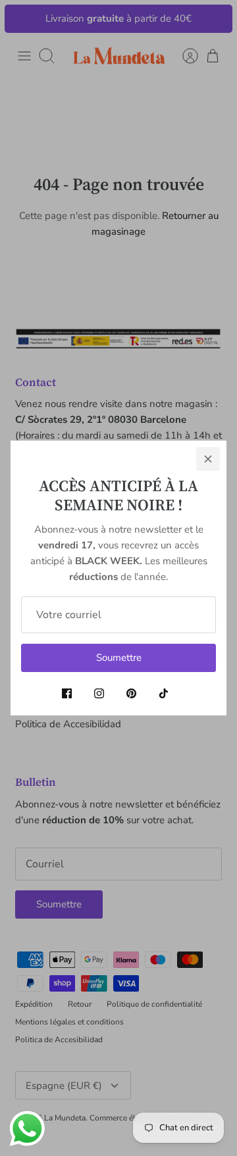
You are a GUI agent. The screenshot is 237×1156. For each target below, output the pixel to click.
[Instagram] (99, 693)
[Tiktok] (163, 693)
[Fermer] (208, 459)
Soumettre (119, 657)
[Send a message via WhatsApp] (27, 1128)
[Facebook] (67, 693)
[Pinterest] (131, 693)
